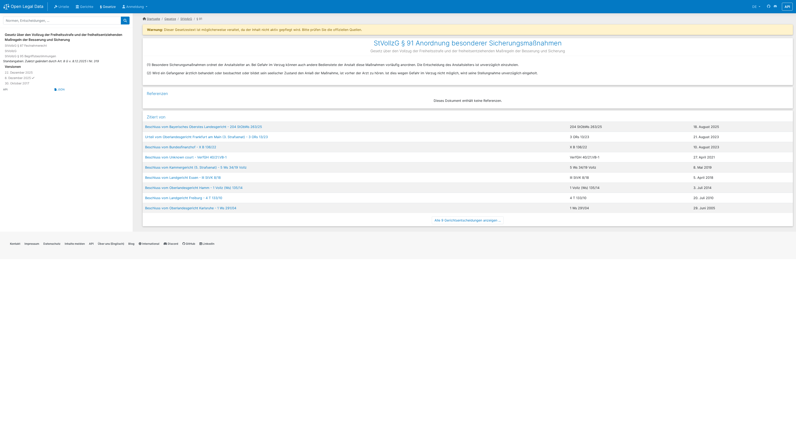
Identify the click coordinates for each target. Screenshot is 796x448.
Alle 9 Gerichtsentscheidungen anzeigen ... (467, 220)
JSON (61, 89)
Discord (172, 243)
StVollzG (11, 51)
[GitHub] (768, 6)
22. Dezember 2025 (19, 72)
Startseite (153, 19)
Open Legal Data (26, 6)
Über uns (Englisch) (111, 243)
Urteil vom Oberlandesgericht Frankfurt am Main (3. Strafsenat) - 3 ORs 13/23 (206, 137)
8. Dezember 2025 (27, 78)
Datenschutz (52, 243)
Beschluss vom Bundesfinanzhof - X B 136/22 (180, 147)
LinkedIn (208, 243)
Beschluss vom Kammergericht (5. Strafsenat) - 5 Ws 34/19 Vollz (196, 167)
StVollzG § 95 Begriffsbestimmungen (30, 56)
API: (5, 89)
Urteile (63, 7)
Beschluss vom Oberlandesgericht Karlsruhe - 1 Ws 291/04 (190, 208)
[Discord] (775, 6)
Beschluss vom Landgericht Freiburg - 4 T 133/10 (183, 198)
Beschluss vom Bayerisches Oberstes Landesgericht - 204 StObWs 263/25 (203, 127)
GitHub (190, 243)
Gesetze (108, 7)
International (150, 243)
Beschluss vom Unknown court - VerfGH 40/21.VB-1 (186, 157)
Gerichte (86, 7)
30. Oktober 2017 (17, 83)
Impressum (31, 243)
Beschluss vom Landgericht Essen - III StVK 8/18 (183, 177)
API (787, 7)
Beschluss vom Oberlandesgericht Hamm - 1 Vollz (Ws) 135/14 (194, 188)
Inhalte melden (75, 243)
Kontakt (15, 243)
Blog (131, 243)
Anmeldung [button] (135, 7)
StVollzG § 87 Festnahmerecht (26, 45)
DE (755, 7)
